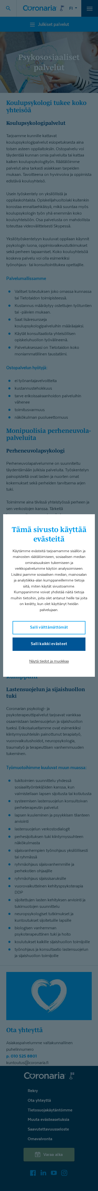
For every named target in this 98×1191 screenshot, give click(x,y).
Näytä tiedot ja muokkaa (49, 661)
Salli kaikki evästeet (49, 643)
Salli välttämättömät (49, 627)
